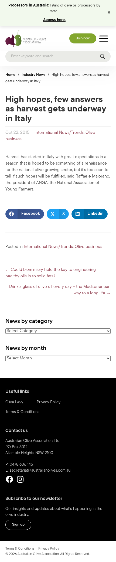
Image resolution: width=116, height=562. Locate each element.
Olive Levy (14, 402)
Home (10, 75)
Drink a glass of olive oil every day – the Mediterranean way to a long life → (60, 290)
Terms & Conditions (22, 412)
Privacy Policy (48, 402)
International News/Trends (59, 133)
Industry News (33, 75)
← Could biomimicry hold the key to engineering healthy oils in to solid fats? (50, 273)
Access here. (54, 20)
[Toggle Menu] (103, 38)
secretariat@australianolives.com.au (40, 471)
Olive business (88, 247)
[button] (109, 13)
